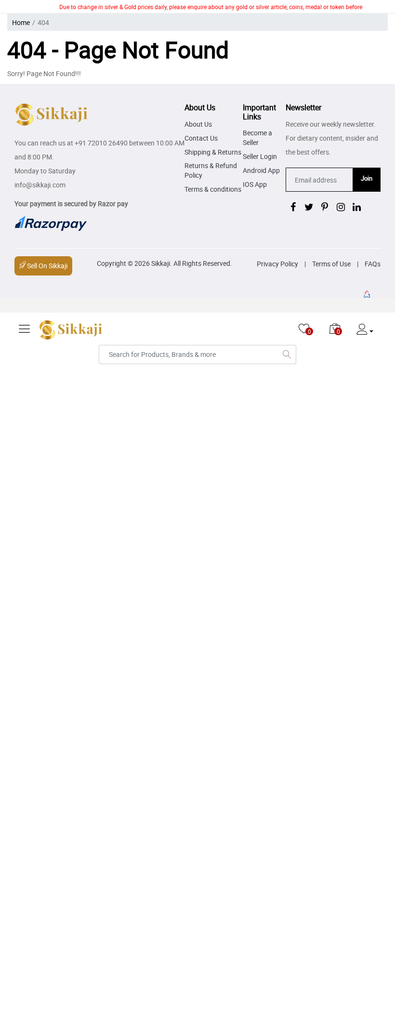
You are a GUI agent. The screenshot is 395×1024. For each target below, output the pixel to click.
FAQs (373, 263)
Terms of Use (331, 263)
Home (21, 22)
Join (366, 178)
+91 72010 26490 (101, 142)
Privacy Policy (277, 263)
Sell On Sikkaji (46, 265)
